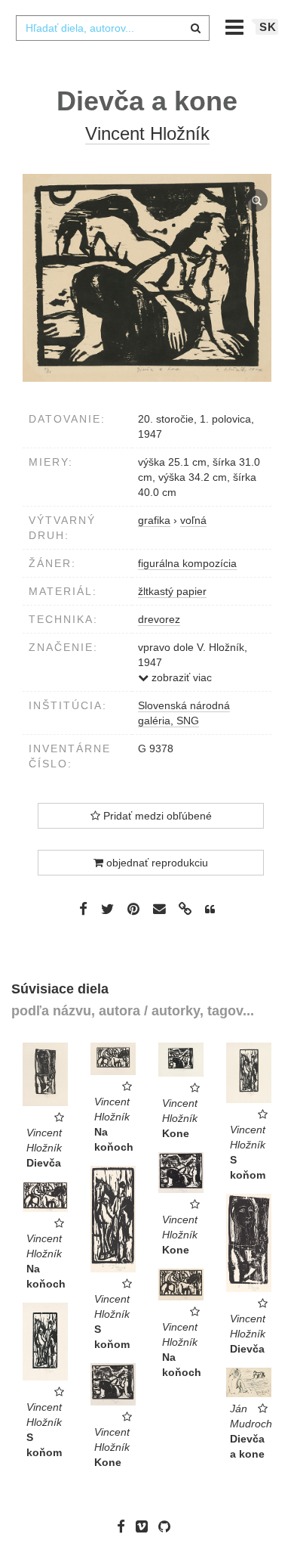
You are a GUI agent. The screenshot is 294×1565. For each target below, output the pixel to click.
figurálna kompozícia (187, 563)
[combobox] (112, 28)
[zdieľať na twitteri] (107, 908)
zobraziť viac (180, 677)
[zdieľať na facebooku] (83, 908)
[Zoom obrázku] (147, 278)
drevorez (159, 619)
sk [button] (268, 26)
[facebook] (125, 1526)
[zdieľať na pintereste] (133, 908)
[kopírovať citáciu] (210, 909)
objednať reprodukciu (155, 863)
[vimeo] (145, 1526)
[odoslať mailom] (159, 909)
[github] (168, 1526)
